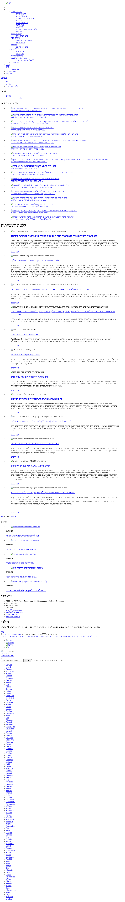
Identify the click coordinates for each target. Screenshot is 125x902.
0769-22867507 (12, 614)
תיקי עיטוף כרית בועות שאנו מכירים (22, 549)
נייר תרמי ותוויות (17, 56)
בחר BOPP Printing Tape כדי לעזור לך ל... (26, 590)
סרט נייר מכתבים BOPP (25, 60)
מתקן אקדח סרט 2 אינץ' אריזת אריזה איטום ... (28, 155)
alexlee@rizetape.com (14, 612)
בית (7, 7)
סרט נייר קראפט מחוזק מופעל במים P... (25, 168)
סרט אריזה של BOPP (24, 40)
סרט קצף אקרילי (22, 36)
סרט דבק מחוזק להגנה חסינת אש (25, 354)
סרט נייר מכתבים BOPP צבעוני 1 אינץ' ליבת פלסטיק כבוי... (33, 194)
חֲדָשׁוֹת (8, 65)
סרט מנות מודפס (28, 636)
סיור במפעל (15, 69)
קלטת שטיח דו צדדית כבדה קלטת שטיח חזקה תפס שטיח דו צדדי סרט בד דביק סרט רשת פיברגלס (54, 236)
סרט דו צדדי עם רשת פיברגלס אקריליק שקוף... (28, 200)
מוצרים (8, 9)
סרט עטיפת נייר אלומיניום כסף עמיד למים (29, 376)
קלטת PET (20, 25)
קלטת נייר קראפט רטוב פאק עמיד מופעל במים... (29, 174)
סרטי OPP (15, 49)
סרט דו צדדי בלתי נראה (94, 636)
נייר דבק (19, 31)
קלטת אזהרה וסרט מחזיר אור (26, 29)
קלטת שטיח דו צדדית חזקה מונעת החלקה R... (28, 130)
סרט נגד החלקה (21, 16)
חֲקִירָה (16, 252)
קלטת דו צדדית (16, 34)
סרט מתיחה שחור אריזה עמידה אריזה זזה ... (27, 181)
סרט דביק (19, 20)
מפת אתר (6, 634)
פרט (12, 252)
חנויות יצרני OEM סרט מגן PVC (25, 334)
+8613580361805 (13, 617)
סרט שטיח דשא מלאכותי (25, 18)
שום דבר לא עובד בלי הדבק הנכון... (21, 576)
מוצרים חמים (16, 634)
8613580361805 (7, 656)
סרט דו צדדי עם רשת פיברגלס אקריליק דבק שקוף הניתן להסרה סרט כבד (43, 492)
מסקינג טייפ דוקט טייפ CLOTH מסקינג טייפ (31, 465)
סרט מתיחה (20, 51)
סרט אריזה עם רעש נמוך (61, 636)
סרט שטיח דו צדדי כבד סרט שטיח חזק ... (26, 111)
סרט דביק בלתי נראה (43, 636)
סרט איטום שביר (78, 636)
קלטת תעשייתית (17, 12)
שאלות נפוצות (11, 71)
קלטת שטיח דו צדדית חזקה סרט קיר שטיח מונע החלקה (35, 260)
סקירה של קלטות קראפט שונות (20, 563)
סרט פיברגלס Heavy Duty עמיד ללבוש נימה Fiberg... (30, 206)
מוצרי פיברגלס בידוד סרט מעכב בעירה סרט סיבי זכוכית (35, 443)
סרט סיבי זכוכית (22, 23)
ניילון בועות (20, 54)
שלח (2, 632)
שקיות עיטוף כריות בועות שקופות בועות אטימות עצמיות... (32, 143)
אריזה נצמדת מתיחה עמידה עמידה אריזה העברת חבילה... (32, 187)
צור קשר (9, 73)
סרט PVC (19, 27)
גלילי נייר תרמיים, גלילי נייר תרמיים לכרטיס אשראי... (30, 123)
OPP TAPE (15, 38)
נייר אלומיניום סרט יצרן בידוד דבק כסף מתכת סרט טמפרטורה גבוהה (41, 421)
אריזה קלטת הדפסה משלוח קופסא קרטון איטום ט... (30, 213)
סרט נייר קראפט (22, 47)
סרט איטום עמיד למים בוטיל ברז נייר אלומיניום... (29, 162)
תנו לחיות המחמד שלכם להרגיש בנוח (22, 535)
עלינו (7, 67)
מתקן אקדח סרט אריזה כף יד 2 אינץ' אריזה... (27, 149)
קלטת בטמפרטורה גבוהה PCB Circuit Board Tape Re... (32, 219)
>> (12, 516)
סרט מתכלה (20, 42)
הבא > (15, 516)
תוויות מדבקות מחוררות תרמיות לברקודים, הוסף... (29, 117)
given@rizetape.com (14, 610)
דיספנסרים (15, 62)
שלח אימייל (5, 653)
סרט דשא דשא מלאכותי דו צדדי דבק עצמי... (27, 136)
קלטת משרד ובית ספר (19, 58)
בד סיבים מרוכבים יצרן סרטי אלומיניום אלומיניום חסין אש (36, 399)
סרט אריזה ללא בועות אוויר (11, 636)
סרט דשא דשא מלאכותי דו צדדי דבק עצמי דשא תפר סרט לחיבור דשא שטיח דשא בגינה (50, 289)
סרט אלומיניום (21, 14)
